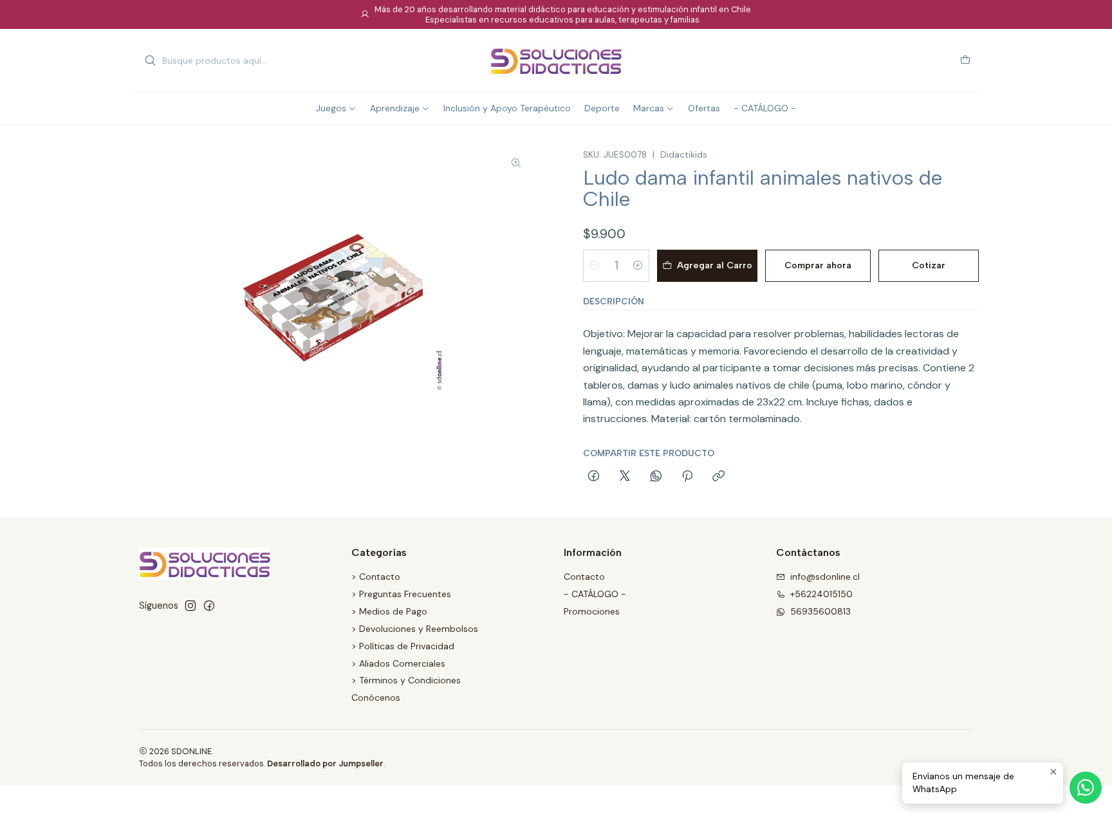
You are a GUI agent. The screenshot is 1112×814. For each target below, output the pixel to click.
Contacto (584, 576)
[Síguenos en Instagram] (190, 605)
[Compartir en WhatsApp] (656, 476)
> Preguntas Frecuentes (401, 594)
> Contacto (375, 576)
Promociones (592, 611)
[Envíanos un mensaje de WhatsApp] (1086, 788)
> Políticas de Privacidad (402, 646)
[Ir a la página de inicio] (556, 60)
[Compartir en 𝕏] (625, 476)
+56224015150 (821, 594)
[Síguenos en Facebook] (209, 605)
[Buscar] (150, 60)
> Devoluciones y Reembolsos (414, 628)
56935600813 (820, 611)
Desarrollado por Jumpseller (325, 763)
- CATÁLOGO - (595, 594)
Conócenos (375, 697)
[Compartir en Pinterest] (687, 476)
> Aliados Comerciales (398, 663)
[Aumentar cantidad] (638, 265)
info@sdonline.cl (825, 576)
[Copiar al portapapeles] (718, 476)
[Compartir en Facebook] (593, 476)
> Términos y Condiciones (406, 680)
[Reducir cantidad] (595, 265)
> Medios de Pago (389, 611)
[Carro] (965, 60)
